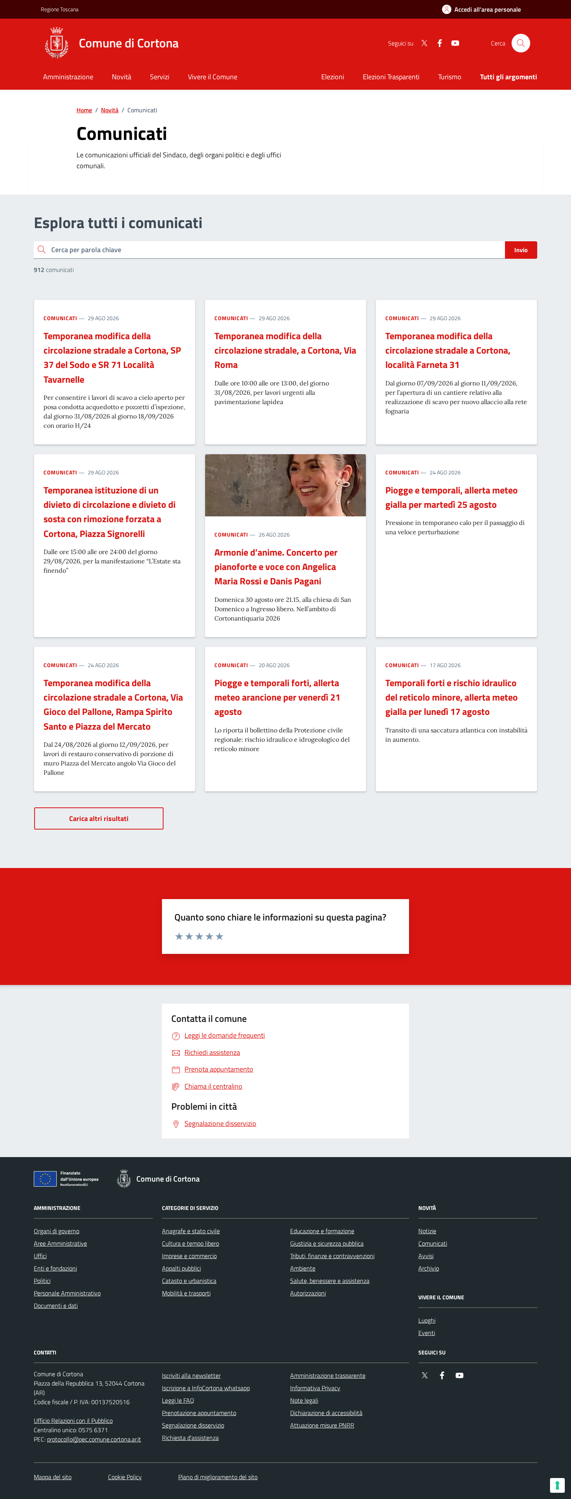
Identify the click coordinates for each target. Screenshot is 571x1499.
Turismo (449, 76)
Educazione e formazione (322, 1231)
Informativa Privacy (315, 1388)
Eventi (426, 1332)
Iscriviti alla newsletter (191, 1375)
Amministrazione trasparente (328, 1375)
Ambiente (302, 1268)
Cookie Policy (125, 1477)
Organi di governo (56, 1231)
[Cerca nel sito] (521, 43)
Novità (109, 110)
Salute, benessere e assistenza (329, 1280)
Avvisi (425, 1255)
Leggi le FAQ (178, 1400)
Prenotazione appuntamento (199, 1412)
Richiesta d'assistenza (190, 1437)
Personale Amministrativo (67, 1293)
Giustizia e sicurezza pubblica (327, 1243)
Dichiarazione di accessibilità (326, 1412)
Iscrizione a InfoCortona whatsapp (206, 1388)
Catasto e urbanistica (189, 1280)
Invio (521, 249)
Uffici (40, 1255)
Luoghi (426, 1320)
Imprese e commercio (189, 1255)
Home (84, 110)
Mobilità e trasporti (186, 1293)
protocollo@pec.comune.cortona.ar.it (94, 1439)
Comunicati (60, 318)
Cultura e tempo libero (190, 1243)
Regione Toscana (59, 9)
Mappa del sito (52, 1477)
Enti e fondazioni (55, 1268)
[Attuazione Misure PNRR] (68, 1180)
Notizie (427, 1231)
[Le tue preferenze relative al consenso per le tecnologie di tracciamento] (557, 1485)
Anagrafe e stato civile (191, 1231)
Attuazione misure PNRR (322, 1425)
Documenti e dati (56, 1305)
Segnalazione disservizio (193, 1425)
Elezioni (332, 76)
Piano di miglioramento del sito (218, 1477)
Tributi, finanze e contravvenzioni (332, 1255)
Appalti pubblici (181, 1268)
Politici (42, 1280)
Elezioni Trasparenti (391, 76)
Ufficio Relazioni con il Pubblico (73, 1420)
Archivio (428, 1268)
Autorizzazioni (308, 1293)
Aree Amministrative (60, 1243)
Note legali (304, 1400)
